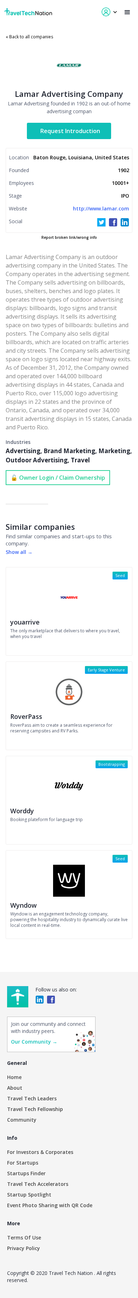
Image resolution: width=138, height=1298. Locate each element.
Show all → (19, 552)
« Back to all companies (29, 37)
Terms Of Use (24, 1237)
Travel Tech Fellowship (35, 1109)
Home (14, 1077)
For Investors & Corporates (40, 1152)
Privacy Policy (23, 1248)
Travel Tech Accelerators (37, 1184)
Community (21, 1119)
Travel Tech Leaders (32, 1098)
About (14, 1087)
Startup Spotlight (29, 1194)
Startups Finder (26, 1173)
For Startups (22, 1162)
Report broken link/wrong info (69, 237)
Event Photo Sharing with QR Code (49, 1205)
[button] (127, 12)
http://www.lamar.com (101, 208)
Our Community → (34, 1041)
